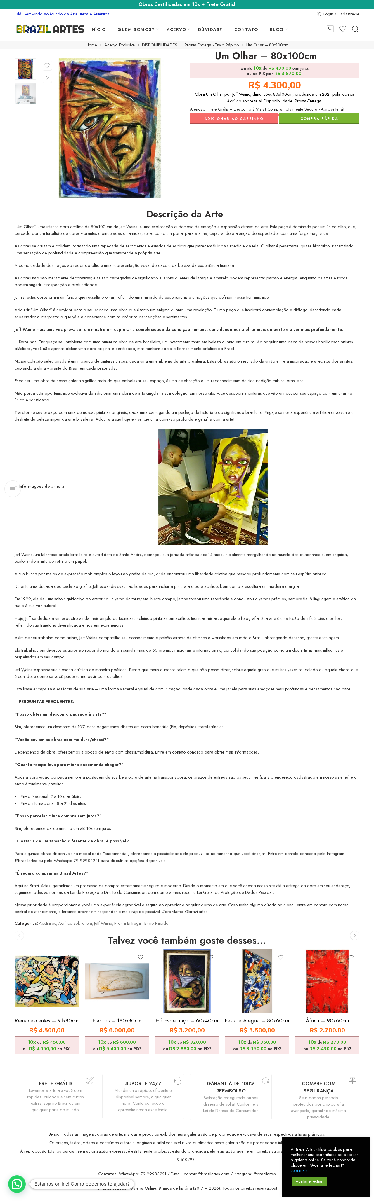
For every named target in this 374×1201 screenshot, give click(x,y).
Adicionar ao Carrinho (234, 118)
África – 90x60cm (327, 1021)
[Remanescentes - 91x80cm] (47, 981)
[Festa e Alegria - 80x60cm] (257, 981)
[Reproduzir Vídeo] (47, 78)
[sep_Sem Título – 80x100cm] (25, 69)
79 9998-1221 (153, 1174)
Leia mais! (300, 1170)
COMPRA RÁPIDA (319, 118)
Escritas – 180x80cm (117, 1021)
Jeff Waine (103, 923)
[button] (17, 1184)
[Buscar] (355, 29)
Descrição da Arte (185, 214)
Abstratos (47, 923)
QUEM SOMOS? (136, 29)
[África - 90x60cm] (327, 981)
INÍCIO (98, 29)
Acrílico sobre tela (75, 923)
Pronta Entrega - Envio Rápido (212, 45)
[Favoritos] (47, 65)
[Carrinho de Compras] (330, 29)
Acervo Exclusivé (119, 45)
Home (91, 45)
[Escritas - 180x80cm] (117, 981)
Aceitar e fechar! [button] (309, 1181)
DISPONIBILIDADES (159, 45)
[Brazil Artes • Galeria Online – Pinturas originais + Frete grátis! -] (50, 29)
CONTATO (246, 29)
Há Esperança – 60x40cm (187, 1021)
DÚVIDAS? (210, 29)
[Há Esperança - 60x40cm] (187, 981)
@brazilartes (264, 1174)
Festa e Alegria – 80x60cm (257, 1021)
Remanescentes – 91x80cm (47, 1021)
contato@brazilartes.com (206, 1174)
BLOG (277, 29)
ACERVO (176, 29)
